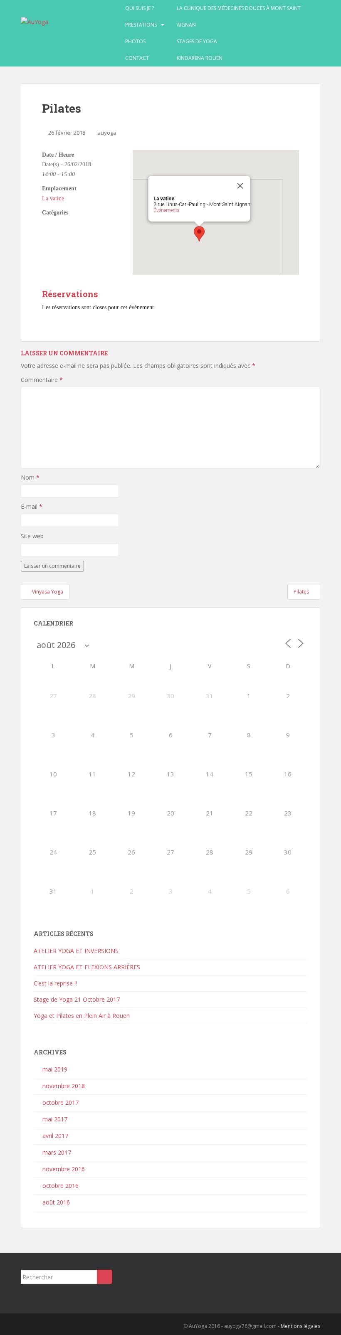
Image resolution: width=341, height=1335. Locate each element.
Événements (166, 210)
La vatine (53, 198)
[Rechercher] (104, 1277)
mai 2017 (54, 1119)
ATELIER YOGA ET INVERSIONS (76, 951)
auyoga (106, 132)
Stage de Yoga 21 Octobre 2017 (77, 999)
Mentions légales (300, 1326)
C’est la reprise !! (55, 983)
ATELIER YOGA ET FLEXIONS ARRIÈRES (87, 967)
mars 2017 (56, 1152)
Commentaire (42, 380)
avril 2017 (55, 1136)
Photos (135, 41)
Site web (32, 536)
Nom (30, 477)
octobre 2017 (60, 1102)
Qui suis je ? (139, 8)
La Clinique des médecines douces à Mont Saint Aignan (239, 16)
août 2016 (56, 1202)
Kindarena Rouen (199, 58)
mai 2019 (54, 1069)
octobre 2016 (60, 1186)
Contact (137, 58)
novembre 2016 (63, 1169)
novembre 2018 (63, 1086)
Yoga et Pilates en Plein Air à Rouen (82, 1016)
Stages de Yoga (197, 41)
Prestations (141, 24)
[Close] (240, 186)
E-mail (31, 506)
